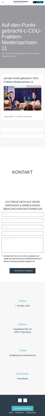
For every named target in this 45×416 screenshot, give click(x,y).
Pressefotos (22, 378)
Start (11, 412)
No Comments (28, 116)
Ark (3, 53)
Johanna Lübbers (9, 116)
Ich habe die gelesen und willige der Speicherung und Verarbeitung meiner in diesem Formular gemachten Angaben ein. (23, 258)
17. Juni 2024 (19, 116)
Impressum (19, 412)
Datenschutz (31, 412)
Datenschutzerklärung (21, 256)
